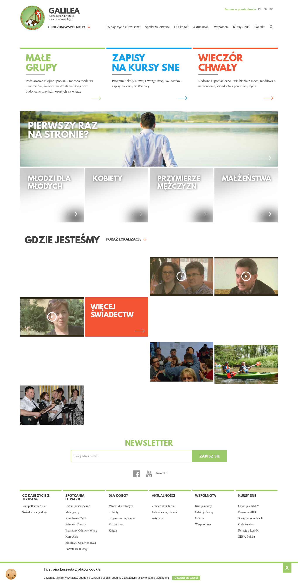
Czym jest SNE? (248, 506)
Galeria (199, 518)
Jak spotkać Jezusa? (34, 506)
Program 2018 (247, 512)
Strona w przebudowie (240, 9)
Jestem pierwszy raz (77, 506)
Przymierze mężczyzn (122, 518)
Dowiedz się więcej (186, 577)
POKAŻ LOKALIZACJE (123, 239)
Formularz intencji (76, 549)
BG (271, 9)
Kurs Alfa (71, 536)
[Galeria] (181, 362)
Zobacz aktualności (163, 506)
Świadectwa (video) (34, 512)
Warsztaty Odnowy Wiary (81, 530)
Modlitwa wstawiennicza (80, 542)
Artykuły (157, 518)
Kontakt (259, 26)
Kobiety (113, 512)
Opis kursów (246, 524)
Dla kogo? (181, 26)
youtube (149, 473)
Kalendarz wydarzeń (164, 512)
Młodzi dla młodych (121, 506)
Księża (113, 530)
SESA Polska (246, 536)
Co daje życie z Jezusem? (123, 26)
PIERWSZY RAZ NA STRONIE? (63, 131)
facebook (136, 473)
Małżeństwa (116, 524)
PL (259, 9)
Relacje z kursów (248, 530)
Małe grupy (72, 512)
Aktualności (201, 26)
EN (265, 9)
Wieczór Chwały (75, 524)
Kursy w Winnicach (250, 518)
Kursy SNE (241, 26)
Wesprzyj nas (203, 524)
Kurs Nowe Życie (76, 518)
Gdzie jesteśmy (204, 512)
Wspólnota (221, 26)
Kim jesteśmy (203, 506)
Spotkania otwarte (157, 26)
